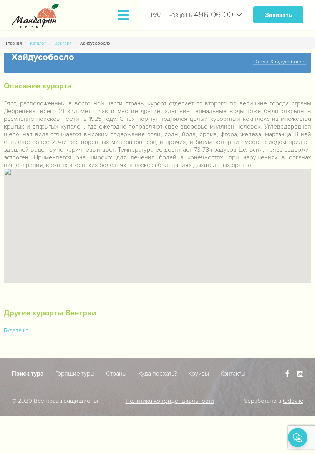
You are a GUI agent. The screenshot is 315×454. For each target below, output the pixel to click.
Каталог (38, 43)
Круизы (198, 373)
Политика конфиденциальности (170, 401)
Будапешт (16, 330)
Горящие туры (74, 373)
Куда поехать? (157, 373)
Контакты (232, 373)
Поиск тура (28, 373)
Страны (116, 373)
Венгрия (63, 43)
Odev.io (293, 401)
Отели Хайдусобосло (279, 62)
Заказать (278, 15)
